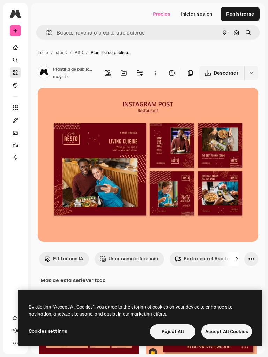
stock (61, 52)
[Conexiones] (15, 318)
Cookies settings (48, 331)
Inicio (43, 52)
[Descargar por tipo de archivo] (251, 73)
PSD (79, 52)
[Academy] (15, 330)
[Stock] (15, 72)
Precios (161, 14)
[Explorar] (15, 85)
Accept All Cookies (226, 331)
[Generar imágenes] (15, 132)
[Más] (15, 343)
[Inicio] (15, 47)
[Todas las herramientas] (15, 107)
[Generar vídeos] (15, 145)
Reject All (173, 331)
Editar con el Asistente (210, 259)
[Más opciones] (156, 73)
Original (82, 101)
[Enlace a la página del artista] (44, 73)
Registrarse (240, 14)
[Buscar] (15, 60)
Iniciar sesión (196, 14)
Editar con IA (68, 259)
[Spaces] (15, 120)
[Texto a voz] (15, 158)
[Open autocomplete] (46, 32)
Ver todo (95, 280)
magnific (61, 76)
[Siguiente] (236, 259)
